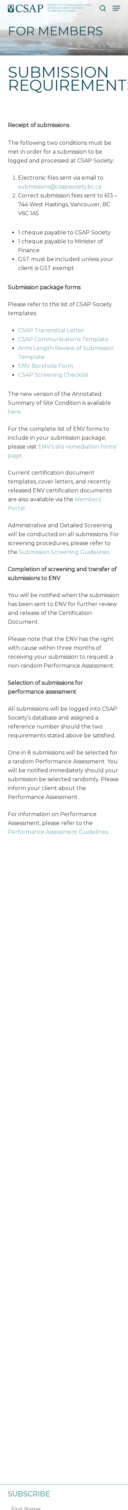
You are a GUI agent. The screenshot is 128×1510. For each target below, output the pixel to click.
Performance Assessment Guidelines (58, 832)
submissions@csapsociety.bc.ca (59, 186)
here (14, 412)
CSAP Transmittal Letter (51, 330)
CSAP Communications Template (63, 339)
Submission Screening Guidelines (64, 552)
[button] (116, 8)
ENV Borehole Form (45, 366)
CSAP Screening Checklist (53, 375)
